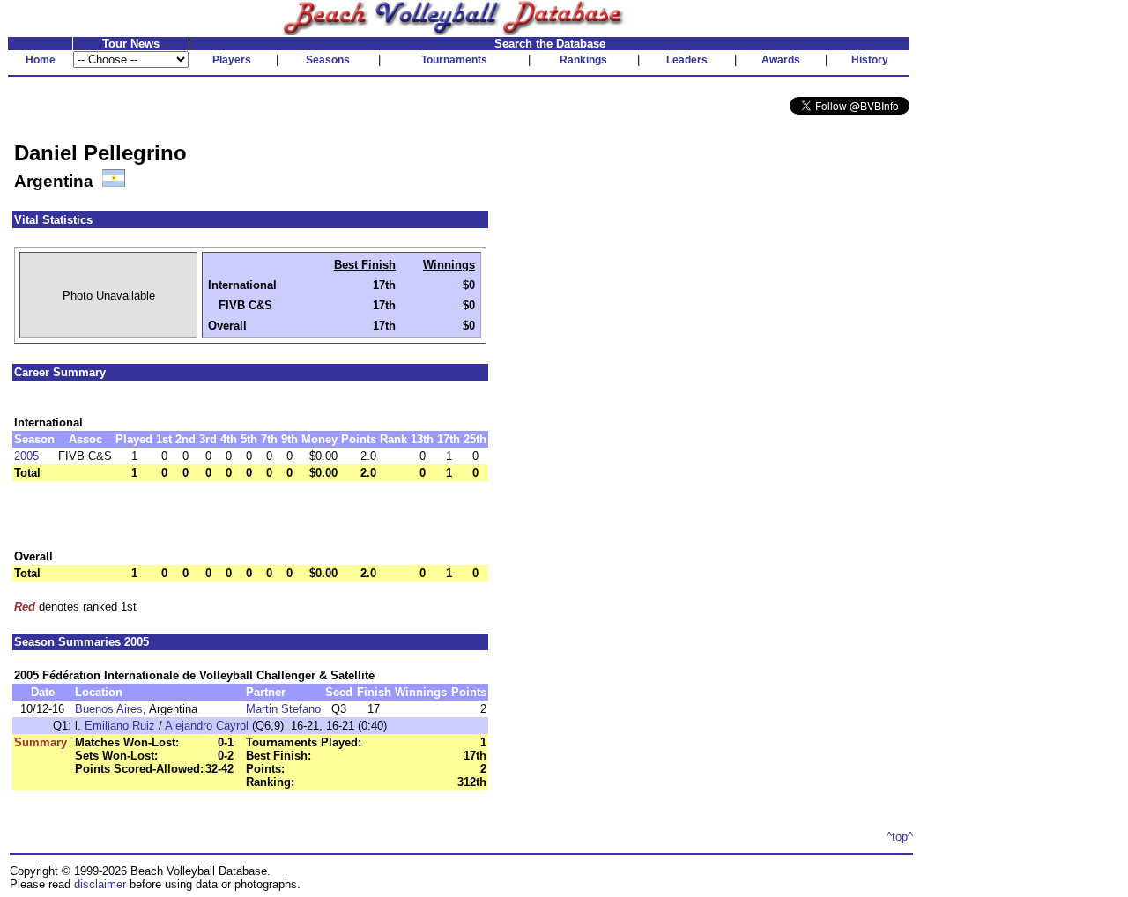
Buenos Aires (109, 708)
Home (41, 60)
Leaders (687, 60)
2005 (26, 456)
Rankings (583, 60)
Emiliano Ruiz (120, 725)
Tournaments (454, 60)
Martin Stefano (283, 708)
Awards (780, 60)
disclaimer (100, 884)
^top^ (900, 836)
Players (231, 60)
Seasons (328, 60)
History (869, 60)
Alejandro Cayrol (207, 725)
